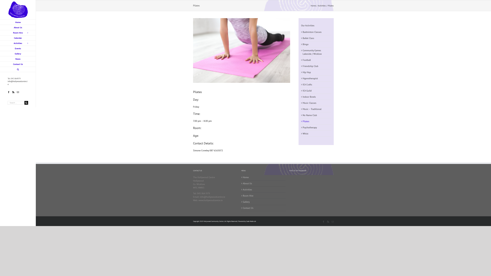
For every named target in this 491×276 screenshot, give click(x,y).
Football (307, 60)
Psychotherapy (310, 127)
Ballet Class (308, 38)
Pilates (306, 121)
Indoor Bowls (309, 96)
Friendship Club (310, 66)
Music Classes (309, 102)
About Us (247, 183)
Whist (305, 133)
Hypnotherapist (310, 78)
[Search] (18, 69)
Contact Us (248, 207)
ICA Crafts (307, 84)
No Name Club (310, 115)
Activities (247, 189)
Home (246, 177)
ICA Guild (307, 90)
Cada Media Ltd (251, 221)
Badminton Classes (312, 32)
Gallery (246, 201)
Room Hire (248, 195)
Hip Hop (307, 72)
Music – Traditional (312, 109)
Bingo (306, 44)
